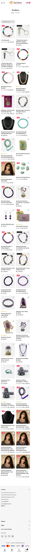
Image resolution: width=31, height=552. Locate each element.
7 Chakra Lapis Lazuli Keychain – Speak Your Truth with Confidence (7, 65)
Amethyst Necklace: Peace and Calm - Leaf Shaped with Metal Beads (7, 449)
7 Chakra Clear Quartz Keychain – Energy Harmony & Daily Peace (22, 41)
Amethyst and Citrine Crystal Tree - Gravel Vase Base (22, 202)
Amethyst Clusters (6, 337)
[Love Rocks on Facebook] (2, 536)
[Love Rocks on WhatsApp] (6, 536)
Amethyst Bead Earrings (7, 224)
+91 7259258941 (4, 501)
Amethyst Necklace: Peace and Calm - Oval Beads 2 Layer (7, 472)
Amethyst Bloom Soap (22, 226)
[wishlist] (27, 3)
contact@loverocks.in (6, 503)
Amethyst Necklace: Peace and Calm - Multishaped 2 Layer (21, 449)
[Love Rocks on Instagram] (9, 536)
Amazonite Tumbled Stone (23, 177)
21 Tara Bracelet (5, 40)
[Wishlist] (13, 26)
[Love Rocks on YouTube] (12, 536)
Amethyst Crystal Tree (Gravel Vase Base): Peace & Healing (22, 337)
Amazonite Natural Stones (23, 153)
